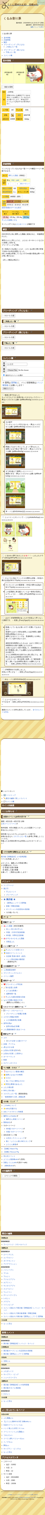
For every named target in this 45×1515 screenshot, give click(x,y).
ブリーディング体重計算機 (16, 1014)
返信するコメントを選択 (14, 375)
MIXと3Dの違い (9, 1090)
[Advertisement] (22, 141)
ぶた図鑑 (9, 926)
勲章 (5, 1060)
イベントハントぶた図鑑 (13, 1432)
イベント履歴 (8, 976)
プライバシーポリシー (24, 1494)
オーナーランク (9, 1057)
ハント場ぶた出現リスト (13, 1428)
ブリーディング (12, 895)
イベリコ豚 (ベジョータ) (13, 1438)
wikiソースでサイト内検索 (13, 1112)
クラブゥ (6, 1301)
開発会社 (6, 1122)
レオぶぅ (6, 1298)
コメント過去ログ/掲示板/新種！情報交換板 (19, 1313)
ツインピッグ (8, 1305)
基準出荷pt (23, 188)
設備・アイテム (9, 1044)
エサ (5, 1038)
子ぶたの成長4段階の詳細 (15, 997)
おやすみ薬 (10, 1047)
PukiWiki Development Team (26, 1497)
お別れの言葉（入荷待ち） (13, 1053)
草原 (13, 180)
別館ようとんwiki (9, 1162)
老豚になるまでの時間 (14, 1075)
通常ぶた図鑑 (13, 175)
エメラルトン (8, 1258)
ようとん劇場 (11, 1144)
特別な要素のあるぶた (14, 1084)
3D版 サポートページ (14, 1132)
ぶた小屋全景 (8, 1087)
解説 (5, 42)
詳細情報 (7, 40)
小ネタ (8, 1078)
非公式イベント (9, 1156)
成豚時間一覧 (11, 994)
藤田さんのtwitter (9, 1116)
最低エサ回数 (7, 188)
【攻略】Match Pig (10, 1149)
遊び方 (6, 888)
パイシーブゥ (8, 1270)
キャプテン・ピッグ (11, 1374)
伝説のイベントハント (14, 953)
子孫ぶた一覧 (11, 52)
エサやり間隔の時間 (11, 1017)
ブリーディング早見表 (14, 984)
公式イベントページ (8, 824)
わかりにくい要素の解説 (15, 1072)
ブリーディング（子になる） (15, 45)
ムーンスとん (8, 1254)
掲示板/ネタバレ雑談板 (12, 1388)
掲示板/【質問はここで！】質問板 (16, 1354)
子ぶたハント (11, 892)
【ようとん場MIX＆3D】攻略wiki (17, 1421)
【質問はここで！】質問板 (16, 903)
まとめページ (21, 224)
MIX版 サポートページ (14, 1129)
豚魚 (6, 1445)
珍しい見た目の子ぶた (14, 929)
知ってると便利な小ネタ (15, 1081)
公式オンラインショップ (15, 1138)
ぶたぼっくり (8, 1371)
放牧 (19, 115)
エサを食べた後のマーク (17, 1041)
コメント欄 (8, 55)
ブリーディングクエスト (12, 973)
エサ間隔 (6, 197)
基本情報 (7, 38)
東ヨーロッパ (25, 184)
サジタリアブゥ (9, 1286)
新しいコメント (21, 798)
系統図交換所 (11, 970)
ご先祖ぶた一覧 (11, 47)
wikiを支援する (11, 1109)
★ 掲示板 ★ (9, 899)
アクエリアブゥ (9, 1279)
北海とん (6, 1361)
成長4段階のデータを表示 (11, 208)
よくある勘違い (12, 991)
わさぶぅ (6, 1394)
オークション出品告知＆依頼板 (18, 909)
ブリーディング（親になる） (15, 50)
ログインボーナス (10, 1063)
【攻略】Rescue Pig (11, 1152)
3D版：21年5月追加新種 (15, 932)
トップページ (8, 885)
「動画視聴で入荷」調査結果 (14, 1097)
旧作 (16, 1050)
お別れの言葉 (8, 1050)
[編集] (13, 60)
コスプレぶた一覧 (20, 836)
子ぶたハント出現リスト (15, 950)
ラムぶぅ (6, 1276)
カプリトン (7, 1282)
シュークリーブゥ (10, 1377)
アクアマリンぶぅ (10, 1264)
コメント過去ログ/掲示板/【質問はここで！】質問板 (23, 1316)
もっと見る (7, 1324)
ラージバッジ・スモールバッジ (15, 1244)
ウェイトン (7, 1292)
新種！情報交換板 (13, 906)
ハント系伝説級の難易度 (15, 959)
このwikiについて (9, 1105)
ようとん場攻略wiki (10, 1159)
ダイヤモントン (9, 1261)
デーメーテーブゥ (10, 1295)
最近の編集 (10, 798)
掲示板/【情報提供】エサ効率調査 (14, 857)
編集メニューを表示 (37, 27)
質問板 (14, 383)
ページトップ (11, 795)
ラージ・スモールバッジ (14, 1011)
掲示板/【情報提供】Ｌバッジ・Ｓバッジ (18, 1343)
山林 (17, 180)
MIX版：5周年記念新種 (15, 935)
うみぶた (7, 1435)
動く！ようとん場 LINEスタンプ (18, 1141)
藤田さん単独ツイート (14, 1119)
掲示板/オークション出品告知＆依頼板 (18, 1351)
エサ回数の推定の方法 (14, 1000)
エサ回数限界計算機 (13, 1020)
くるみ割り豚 (12, 18)
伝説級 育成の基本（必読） (16, 956)
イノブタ (7, 1442)
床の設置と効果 (11, 987)
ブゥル (6, 1273)
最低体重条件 (7, 192)
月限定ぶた (10, 942)
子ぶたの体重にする (9, 220)
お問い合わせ (34, 1494)
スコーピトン (8, 1289)
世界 (25, 180)
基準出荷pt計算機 (12, 1026)
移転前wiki (9, 1166)
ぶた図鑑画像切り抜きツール (14, 1029)
